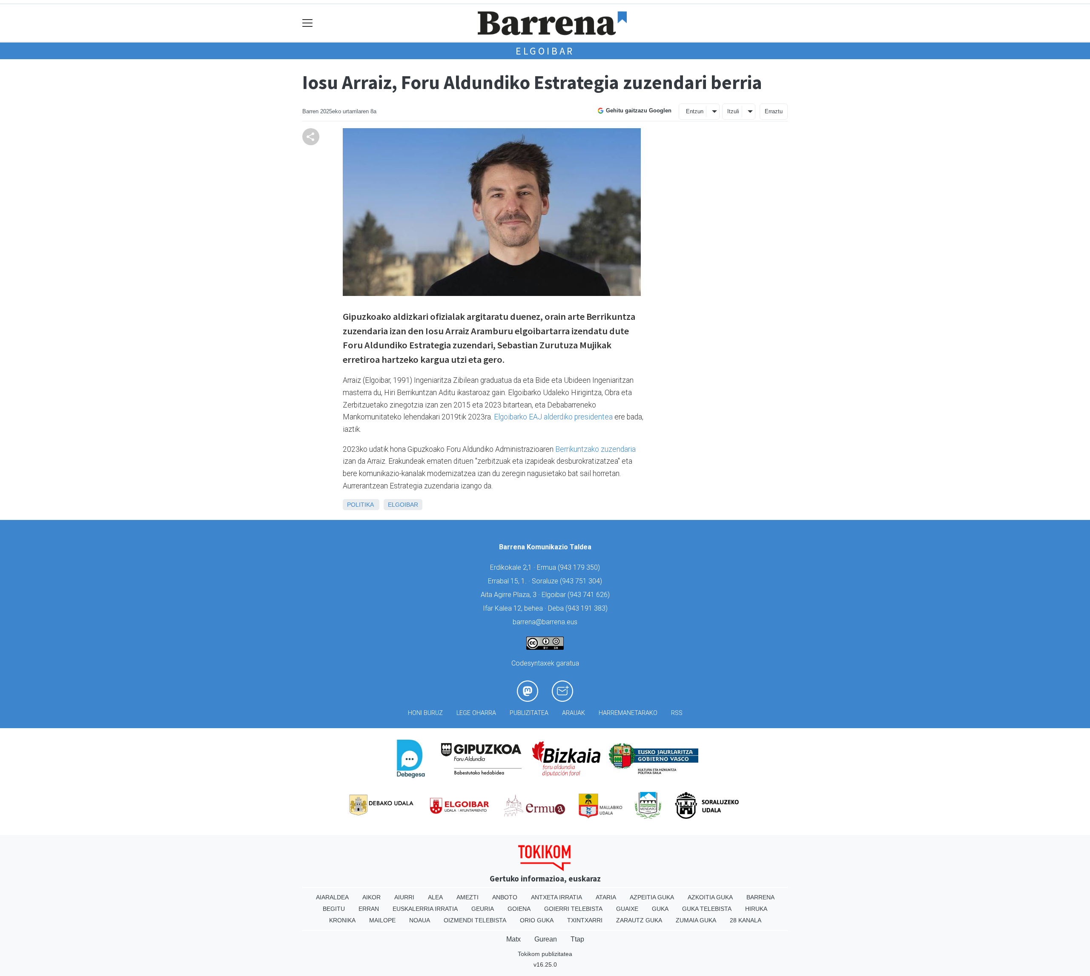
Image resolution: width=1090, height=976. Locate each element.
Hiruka (756, 908)
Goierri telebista (573, 908)
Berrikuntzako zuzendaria (595, 449)
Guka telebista (706, 908)
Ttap (577, 939)
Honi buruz (425, 713)
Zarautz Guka (639, 920)
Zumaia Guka (696, 920)
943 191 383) (588, 608)
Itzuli (733, 111)
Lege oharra (476, 713)
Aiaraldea (332, 897)
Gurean (545, 939)
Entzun (694, 111)
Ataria (606, 897)
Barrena (760, 897)
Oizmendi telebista (475, 920)
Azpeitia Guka (652, 897)
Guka (660, 908)
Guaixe (627, 908)
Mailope (382, 920)
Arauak (573, 713)
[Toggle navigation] (307, 23)
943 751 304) (582, 581)
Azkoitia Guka (710, 897)
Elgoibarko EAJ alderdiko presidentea (552, 417)
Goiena (519, 908)
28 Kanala (745, 920)
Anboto (504, 897)
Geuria (482, 908)
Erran (369, 908)
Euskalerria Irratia (425, 908)
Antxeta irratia (556, 897)
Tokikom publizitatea (545, 953)
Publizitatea (529, 713)
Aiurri (404, 897)
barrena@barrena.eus (545, 622)
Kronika (342, 920)
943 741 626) (590, 595)
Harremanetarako (628, 713)
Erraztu (774, 111)
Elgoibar (545, 50)
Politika (360, 504)
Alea (435, 897)
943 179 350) (580, 567)
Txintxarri (584, 920)
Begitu (334, 908)
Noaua (419, 920)
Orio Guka (537, 920)
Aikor (371, 897)
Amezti (467, 897)
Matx (513, 939)
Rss (677, 713)
